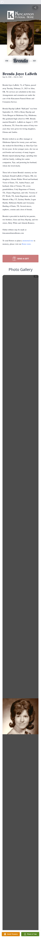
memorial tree (28, 240)
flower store (26, 244)
